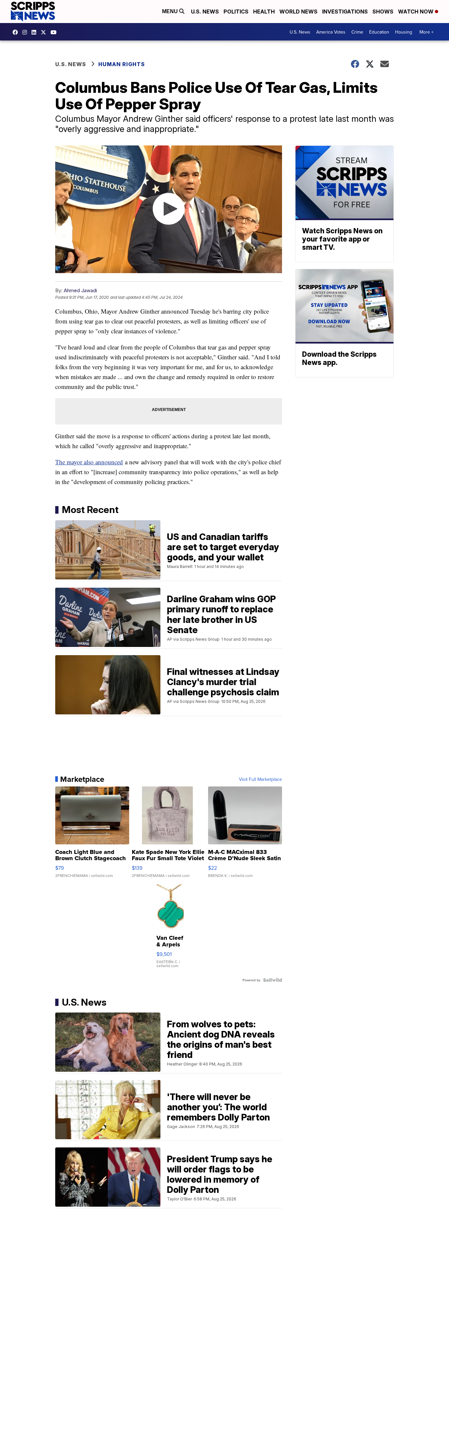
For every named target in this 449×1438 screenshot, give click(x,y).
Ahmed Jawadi (80, 290)
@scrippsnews (55, 32)
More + (426, 32)
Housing (403, 32)
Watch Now (416, 11)
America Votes (330, 32)
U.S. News (205, 11)
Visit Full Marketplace (260, 779)
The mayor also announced (89, 462)
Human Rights (121, 64)
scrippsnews (16, 32)
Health (264, 11)
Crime (357, 32)
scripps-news (35, 32)
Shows (382, 11)
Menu (170, 11)
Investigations (345, 11)
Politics (236, 11)
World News (298, 11)
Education (379, 32)
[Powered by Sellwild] (272, 980)
